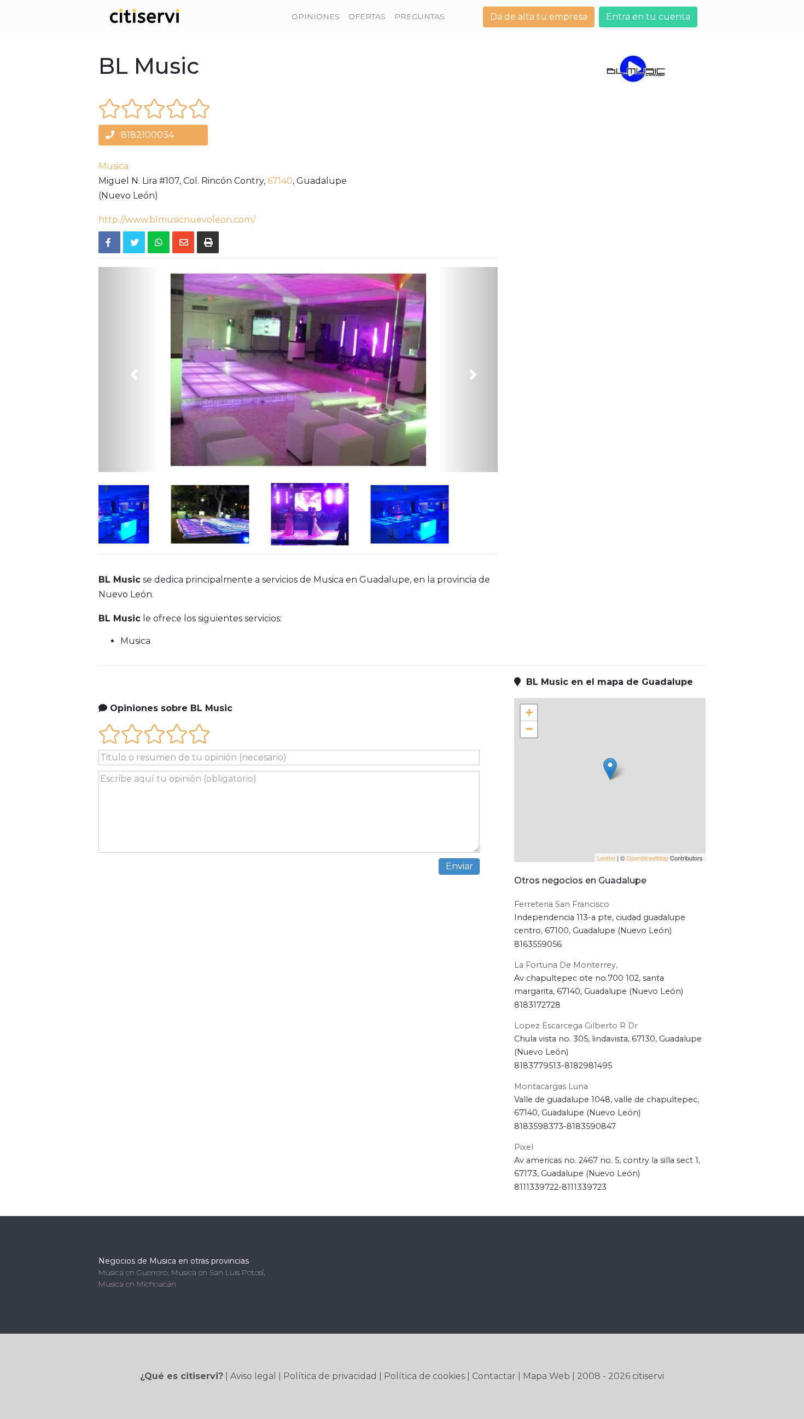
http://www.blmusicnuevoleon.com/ (176, 219)
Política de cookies (424, 1376)
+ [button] (529, 712)
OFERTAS (367, 16)
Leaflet (606, 857)
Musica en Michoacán (137, 1284)
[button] (128, 369)
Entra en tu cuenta (648, 16)
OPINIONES (316, 16)
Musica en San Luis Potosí (217, 1272)
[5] (199, 108)
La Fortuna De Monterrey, (565, 965)
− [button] (529, 729)
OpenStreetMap (647, 857)
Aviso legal (253, 1376)
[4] (177, 108)
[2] (132, 108)
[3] (154, 108)
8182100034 (146, 135)
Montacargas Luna (551, 1086)
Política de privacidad (330, 1376)
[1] (109, 108)
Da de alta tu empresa (538, 16)
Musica (113, 166)
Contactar (494, 1376)
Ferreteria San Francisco (561, 904)
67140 (280, 181)
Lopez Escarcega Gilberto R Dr (576, 1026)
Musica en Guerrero (132, 1272)
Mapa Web (546, 1376)
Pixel (523, 1147)
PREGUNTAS (419, 16)
